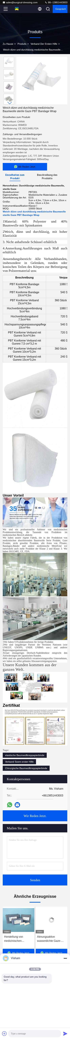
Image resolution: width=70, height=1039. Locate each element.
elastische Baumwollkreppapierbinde (24, 755)
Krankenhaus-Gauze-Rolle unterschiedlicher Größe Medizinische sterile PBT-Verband (51, 939)
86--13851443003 (57, 2)
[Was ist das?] (9, 804)
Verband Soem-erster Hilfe (19, 761)
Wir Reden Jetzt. (35, 816)
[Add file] (4, 1033)
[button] (9, 103)
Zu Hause (8, 43)
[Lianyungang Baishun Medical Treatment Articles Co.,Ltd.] (17, 9)
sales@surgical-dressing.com (22, 2)
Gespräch (60, 9)
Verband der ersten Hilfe (44, 43)
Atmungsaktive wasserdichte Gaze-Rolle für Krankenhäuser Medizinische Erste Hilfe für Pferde (16, 939)
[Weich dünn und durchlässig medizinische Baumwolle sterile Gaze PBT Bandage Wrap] (41, 80)
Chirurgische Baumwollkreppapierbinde (26, 768)
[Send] (65, 1033)
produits (22, 43)
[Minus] (65, 958)
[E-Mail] (17, 805)
